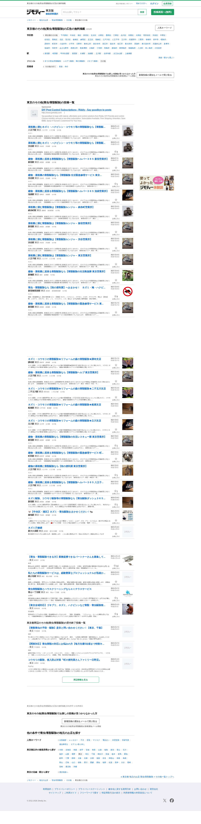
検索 (142, 12)
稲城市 (47, 48)
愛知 (126, 754)
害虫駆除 (31, 611)
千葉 (93, 754)
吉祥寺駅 (107, 53)
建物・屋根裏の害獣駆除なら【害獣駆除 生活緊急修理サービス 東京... (65, 175)
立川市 (124, 39)
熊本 (116, 762)
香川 (86, 762)
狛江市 (120, 44)
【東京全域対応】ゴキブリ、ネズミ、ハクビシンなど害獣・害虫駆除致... (66, 605)
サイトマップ (55, 793)
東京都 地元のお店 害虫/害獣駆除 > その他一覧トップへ (148, 777)
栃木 (113, 754)
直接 (61, 67)
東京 (39, 130)
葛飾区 (98, 39)
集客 (29, 563)
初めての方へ (141, 3)
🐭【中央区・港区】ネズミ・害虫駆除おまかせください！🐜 (60, 511)
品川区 (123, 35)
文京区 (93, 35)
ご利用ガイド (70, 793)
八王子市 (115, 39)
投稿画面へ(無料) (163, 12)
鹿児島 (68, 767)
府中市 (155, 39)
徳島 (79, 762)
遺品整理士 (63, 744)
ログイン (154, 3)
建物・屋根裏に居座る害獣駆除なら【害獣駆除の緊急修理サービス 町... (65, 453)
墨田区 (108, 35)
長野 (73, 754)
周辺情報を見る (80, 680)
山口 (73, 762)
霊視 (88, 740)
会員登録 (167, 3)
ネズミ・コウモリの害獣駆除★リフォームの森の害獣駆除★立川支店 (64, 420)
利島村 (106, 48)
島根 (124, 758)
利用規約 (47, 789)
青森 (75, 750)
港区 (79, 35)
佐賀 (110, 762)
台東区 (101, 35)
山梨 (67, 754)
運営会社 (154, 789)
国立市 (105, 44)
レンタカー (73, 740)
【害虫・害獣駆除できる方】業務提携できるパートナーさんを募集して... (66, 557)
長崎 (129, 762)
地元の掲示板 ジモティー (124, 3)
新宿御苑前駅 (56, 291)
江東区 (116, 35)
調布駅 (48, 362)
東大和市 (128, 44)
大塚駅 (82, 53)
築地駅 (48, 515)
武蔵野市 (132, 39)
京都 (92, 758)
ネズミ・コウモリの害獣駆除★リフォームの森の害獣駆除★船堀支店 (64, 404)
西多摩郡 (83, 48)
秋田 (93, 750)
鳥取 (118, 758)
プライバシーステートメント (91, 789)
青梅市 (148, 39)
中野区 (162, 35)
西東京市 (74, 48)
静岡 (73, 758)
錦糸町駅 (51, 210)
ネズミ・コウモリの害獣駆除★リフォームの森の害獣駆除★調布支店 (64, 359)
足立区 (90, 39)
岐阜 (61, 758)
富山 (118, 750)
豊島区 (54, 39)
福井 (61, 754)
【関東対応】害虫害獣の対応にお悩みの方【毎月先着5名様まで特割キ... (66, 644)
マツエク (96, 740)
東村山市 (87, 44)
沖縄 (75, 767)
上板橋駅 (128, 53)
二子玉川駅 (55, 392)
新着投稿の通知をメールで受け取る (155, 75)
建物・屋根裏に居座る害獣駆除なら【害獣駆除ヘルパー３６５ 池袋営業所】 (68, 191)
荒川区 (68, 39)
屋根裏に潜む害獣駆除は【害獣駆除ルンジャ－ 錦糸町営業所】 (61, 207)
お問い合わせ (140, 789)
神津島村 (122, 48)
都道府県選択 (52, 14)
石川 (124, 750)
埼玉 (87, 754)
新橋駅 (46, 275)
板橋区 (75, 39)
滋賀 (98, 758)
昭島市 (163, 39)
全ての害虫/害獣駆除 (53, 61)
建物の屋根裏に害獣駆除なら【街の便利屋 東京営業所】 (58, 466)
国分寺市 (96, 44)
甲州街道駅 (64, 53)
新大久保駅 (53, 531)
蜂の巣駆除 (80, 61)
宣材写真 (125, 740)
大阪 (79, 758)
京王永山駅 (117, 53)
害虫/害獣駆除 (57, 20)
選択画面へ (63, 772)
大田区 (138, 35)
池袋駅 (90, 53)
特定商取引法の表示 (111, 793)
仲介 (66, 67)
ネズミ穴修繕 (35, 527)
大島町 (91, 48)
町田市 (54, 44)
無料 (29, 579)
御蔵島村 (132, 48)
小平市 (71, 44)
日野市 (79, 44)
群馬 (119, 754)
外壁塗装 (115, 740)
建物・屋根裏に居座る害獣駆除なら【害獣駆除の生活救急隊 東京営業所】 (67, 271)
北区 (61, 39)
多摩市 (166, 44)
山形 (100, 750)
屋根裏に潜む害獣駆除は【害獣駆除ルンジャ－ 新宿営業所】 (60, 223)
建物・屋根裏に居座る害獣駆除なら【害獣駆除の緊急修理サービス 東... (65, 303)
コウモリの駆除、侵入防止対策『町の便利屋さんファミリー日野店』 (64, 660)
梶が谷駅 (49, 576)
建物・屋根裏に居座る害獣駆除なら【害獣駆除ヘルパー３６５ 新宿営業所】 (68, 159)
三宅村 (99, 48)
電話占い (106, 740)
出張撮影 (62, 740)
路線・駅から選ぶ (166, 58)
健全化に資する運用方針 (119, 789)
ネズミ (30, 133)
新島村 (114, 48)
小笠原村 (158, 48)
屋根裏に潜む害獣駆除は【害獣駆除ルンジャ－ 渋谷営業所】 (60, 239)
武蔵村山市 (157, 44)
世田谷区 (146, 35)
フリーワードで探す (89, 793)
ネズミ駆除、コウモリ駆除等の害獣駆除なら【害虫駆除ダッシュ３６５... (66, 498)
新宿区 (86, 35)
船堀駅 (49, 408)
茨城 (107, 754)
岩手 (81, 750)
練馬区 (83, 39)
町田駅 (55, 53)
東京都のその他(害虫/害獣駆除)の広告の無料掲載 (56, 28)
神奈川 (100, 754)
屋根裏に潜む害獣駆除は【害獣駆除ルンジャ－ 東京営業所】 (60, 255)
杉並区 (47, 39)
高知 (98, 762)
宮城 (87, 750)
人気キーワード (164, 28)
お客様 (30, 595)
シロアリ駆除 (68, 61)
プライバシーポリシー (64, 789)
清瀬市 (136, 44)
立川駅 (98, 53)
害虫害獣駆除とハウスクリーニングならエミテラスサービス (60, 589)
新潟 (112, 750)
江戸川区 (106, 39)
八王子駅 (52, 130)
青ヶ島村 (148, 48)
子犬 (82, 740)
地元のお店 (44, 20)
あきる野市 (64, 48)
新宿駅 (47, 53)
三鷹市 (140, 39)
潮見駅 (74, 53)
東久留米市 (146, 44)
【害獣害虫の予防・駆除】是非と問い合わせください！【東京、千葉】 (65, 628)
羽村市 (54, 48)
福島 (106, 750)
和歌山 (111, 758)
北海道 (68, 750)
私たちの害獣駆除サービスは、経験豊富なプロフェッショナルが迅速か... (66, 573)
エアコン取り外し (78, 744)
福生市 (112, 44)
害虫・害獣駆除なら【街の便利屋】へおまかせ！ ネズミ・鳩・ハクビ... (66, 287)
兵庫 (86, 758)
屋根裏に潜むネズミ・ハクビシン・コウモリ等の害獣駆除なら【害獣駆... (66, 127)
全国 (61, 750)
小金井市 (63, 44)
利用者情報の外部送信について (137, 793)
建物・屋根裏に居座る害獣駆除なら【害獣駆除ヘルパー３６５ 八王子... (65, 482)
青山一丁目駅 (54, 592)
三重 (67, 758)
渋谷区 (155, 35)
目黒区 (131, 35)
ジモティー (31, 20)
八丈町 (140, 48)
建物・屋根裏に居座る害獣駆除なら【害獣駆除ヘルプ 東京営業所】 (63, 372)
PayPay (30, 666)
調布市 (47, 44)
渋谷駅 (48, 146)
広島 (67, 762)
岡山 (61, 762)
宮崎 (61, 767)
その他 (69, 20)
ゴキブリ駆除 (92, 61)
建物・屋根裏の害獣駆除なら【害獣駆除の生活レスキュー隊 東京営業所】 (67, 437)
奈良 (104, 758)
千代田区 (64, 35)
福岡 (104, 762)
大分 (123, 762)
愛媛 (92, 762)
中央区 (72, 35)
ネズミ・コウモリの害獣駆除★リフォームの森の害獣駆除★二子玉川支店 (67, 388)
